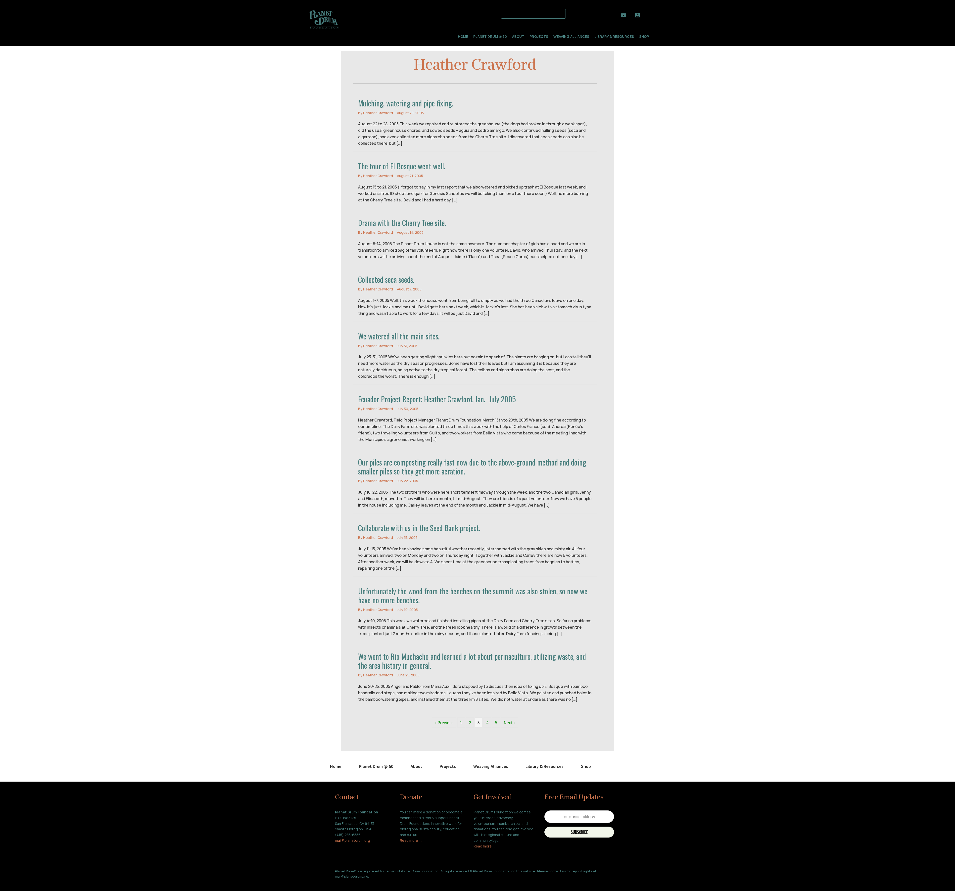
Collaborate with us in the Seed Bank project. (419, 527)
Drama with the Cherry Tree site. (402, 222)
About (518, 36)
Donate (411, 797)
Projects (538, 36)
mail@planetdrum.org (352, 840)
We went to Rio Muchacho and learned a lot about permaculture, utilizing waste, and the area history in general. (472, 661)
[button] (572, 13)
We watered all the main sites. (398, 336)
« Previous (444, 722)
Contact (347, 797)
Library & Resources (614, 36)
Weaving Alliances (571, 36)
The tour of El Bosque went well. (401, 166)
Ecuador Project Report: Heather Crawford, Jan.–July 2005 (437, 399)
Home (463, 36)
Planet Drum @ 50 (490, 36)
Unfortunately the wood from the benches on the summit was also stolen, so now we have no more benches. (472, 595)
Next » (510, 722)
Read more (409, 840)
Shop (644, 36)
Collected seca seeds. (386, 279)
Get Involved (493, 797)
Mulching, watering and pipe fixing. (405, 103)
